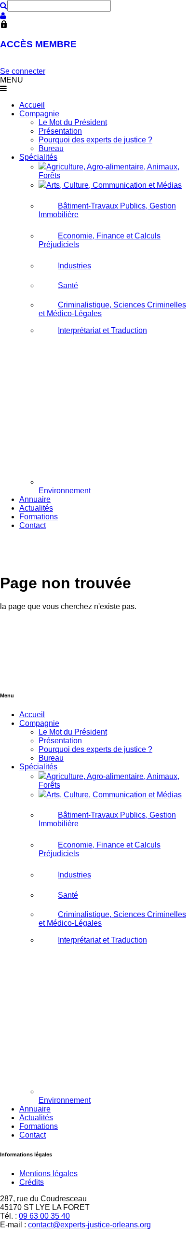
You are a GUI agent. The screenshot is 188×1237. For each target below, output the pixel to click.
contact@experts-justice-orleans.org (89, 1225)
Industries (74, 266)
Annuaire (35, 499)
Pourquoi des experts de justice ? (95, 140)
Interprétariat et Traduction (102, 330)
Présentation (60, 131)
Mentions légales (48, 1173)
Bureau (51, 148)
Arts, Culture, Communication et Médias (114, 185)
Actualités (36, 508)
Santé (68, 285)
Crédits (31, 1182)
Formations (38, 517)
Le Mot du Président (73, 122)
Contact (32, 525)
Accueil (32, 105)
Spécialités (38, 157)
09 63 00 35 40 (44, 1216)
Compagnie (39, 114)
